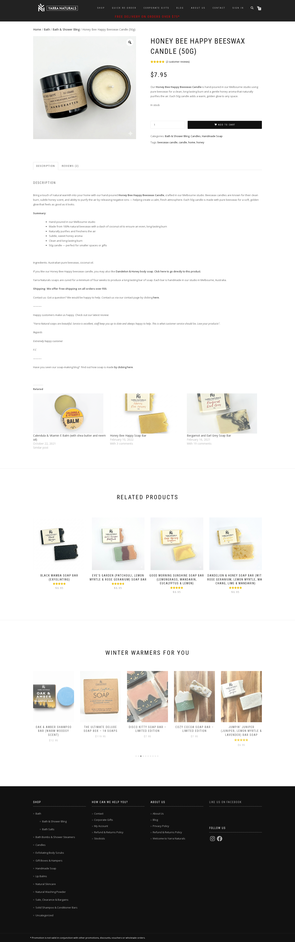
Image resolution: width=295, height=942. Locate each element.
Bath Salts (48, 829)
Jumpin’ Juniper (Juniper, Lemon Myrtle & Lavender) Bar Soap (241, 730)
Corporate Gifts (156, 8)
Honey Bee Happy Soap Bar (128, 435)
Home (37, 29)
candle (183, 142)
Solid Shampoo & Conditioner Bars (56, 907)
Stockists (99, 838)
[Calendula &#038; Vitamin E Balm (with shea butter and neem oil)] (69, 413)
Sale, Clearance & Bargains (52, 899)
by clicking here (123, 367)
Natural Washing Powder (51, 892)
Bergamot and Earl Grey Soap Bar (209, 435)
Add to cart (226, 124)
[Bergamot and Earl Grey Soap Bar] (223, 413)
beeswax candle (168, 142)
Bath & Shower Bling (66, 29)
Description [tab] (45, 165)
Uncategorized (44, 915)
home (191, 142)
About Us (198, 8)
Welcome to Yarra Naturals (169, 838)
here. (156, 297)
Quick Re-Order (124, 8)
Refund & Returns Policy (108, 832)
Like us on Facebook (225, 802)
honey (200, 142)
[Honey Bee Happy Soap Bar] (146, 413)
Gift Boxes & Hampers (49, 860)
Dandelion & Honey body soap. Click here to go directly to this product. (158, 271)
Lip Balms (41, 876)
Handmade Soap (212, 136)
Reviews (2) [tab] (70, 165)
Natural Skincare (46, 884)
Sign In (238, 8)
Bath (47, 29)
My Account (101, 826)
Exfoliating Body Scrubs (50, 852)
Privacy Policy (161, 826)
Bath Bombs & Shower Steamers (55, 837)
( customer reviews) (177, 61)
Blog (180, 8)
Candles (196, 136)
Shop (101, 8)
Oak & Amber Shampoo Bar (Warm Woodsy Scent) (54, 730)
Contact (219, 8)
